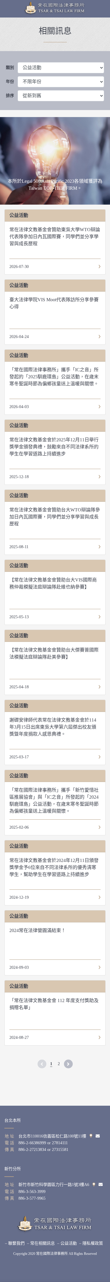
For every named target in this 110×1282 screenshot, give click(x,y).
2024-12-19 (19, 897)
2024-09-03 (19, 967)
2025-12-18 (19, 477)
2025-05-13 (19, 617)
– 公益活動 (67, 1243)
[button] (47, 196)
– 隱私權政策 (91, 1243)
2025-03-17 (19, 757)
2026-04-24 (19, 337)
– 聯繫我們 (15, 1243)
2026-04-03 (19, 407)
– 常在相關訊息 (41, 1243)
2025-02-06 (19, 827)
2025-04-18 (19, 687)
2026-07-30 (19, 266)
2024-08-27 (19, 1037)
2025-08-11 (18, 547)
